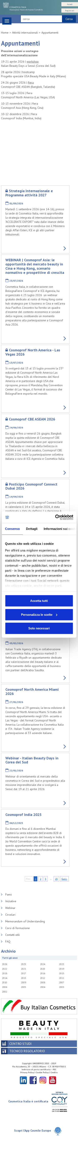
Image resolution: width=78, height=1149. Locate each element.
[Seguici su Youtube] (52, 1080)
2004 (42, 987)
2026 (4, 964)
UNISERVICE (38, 1063)
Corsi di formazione (17, 928)
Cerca (69, 19)
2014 (4, 978)
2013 (23, 978)
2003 (61, 987)
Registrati (69, 10)
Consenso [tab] (12, 529)
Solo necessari (39, 628)
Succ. (64, 878)
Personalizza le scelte (36, 614)
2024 (42, 964)
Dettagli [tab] (31, 529)
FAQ (7, 941)
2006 (4, 987)
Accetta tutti (39, 601)
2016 (42, 973)
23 (56, 878)
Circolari (10, 915)
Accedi (70, 4)
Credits (54, 1072)
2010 (4, 982)
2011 (61, 978)
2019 (61, 968)
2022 (4, 968)
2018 (4, 973)
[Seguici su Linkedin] (23, 1080)
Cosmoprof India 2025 (23, 814)
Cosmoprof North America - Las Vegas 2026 (32, 352)
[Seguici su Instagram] (42, 1080)
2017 (23, 973)
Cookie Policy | (43, 1072)
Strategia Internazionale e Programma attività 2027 (29, 192)
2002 (4, 991)
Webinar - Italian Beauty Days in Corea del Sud (31, 760)
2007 (61, 982)
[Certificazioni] (59, 1101)
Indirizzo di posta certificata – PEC (39, 1069)
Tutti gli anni (9, 957)
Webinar (10, 908)
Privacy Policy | (28, 1072)
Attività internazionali (25, 32)
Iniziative (10, 901)
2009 (23, 982)
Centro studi (20, 1043)
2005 (23, 987)
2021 (23, 968)
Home (5, 32)
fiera (31, 82)
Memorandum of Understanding (25, 921)
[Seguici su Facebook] (33, 1080)
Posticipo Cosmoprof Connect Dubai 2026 (31, 486)
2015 (61, 973)
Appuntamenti (49, 32)
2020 (42, 968)
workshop (33, 61)
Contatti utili (12, 935)
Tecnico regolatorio (27, 1051)
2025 (23, 964)
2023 (61, 964)
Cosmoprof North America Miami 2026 (32, 691)
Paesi (8, 894)
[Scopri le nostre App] (58, 1130)
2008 (42, 982)
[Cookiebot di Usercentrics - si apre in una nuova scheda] (55, 517)
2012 (42, 978)
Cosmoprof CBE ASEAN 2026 (32, 419)
